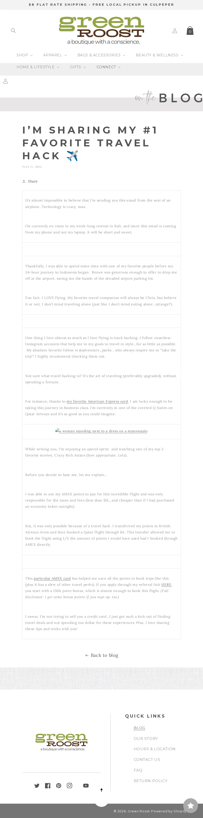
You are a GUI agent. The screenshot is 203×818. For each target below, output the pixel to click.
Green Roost (139, 811)
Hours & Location (155, 749)
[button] (13, 30)
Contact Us (147, 759)
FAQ (138, 770)
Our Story (146, 738)
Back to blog (104, 655)
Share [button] (33, 181)
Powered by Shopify (169, 811)
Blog (139, 728)
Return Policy (151, 780)
